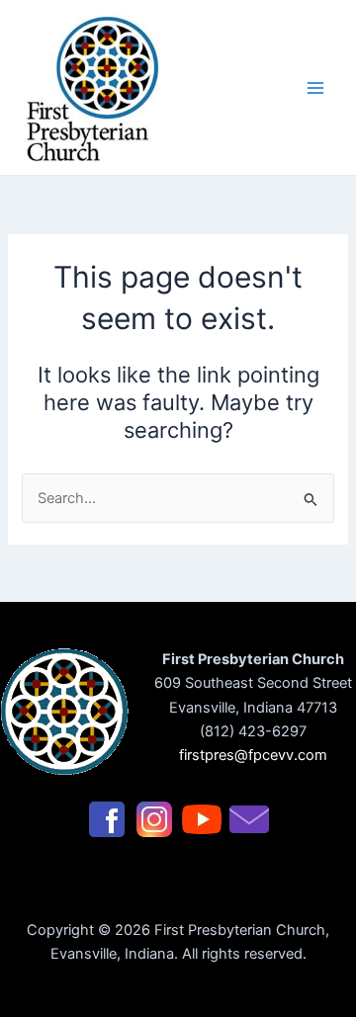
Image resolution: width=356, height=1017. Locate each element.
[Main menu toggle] (315, 88)
